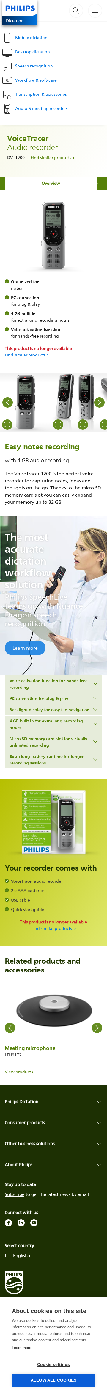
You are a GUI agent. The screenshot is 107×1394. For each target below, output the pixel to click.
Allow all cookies (53, 1380)
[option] (25, 402)
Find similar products (51, 157)
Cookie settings (53, 1364)
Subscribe (14, 1194)
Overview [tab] (51, 183)
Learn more (25, 648)
